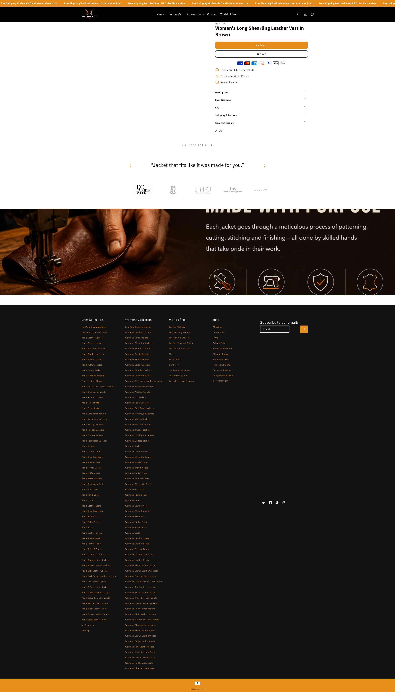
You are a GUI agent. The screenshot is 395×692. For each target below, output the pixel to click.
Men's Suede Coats (90, 462)
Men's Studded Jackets (92, 375)
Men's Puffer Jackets (91, 364)
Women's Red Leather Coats (139, 662)
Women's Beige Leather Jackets (141, 592)
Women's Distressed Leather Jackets (143, 381)
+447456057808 (220, 381)
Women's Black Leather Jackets (141, 565)
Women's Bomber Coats (137, 478)
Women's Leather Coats (137, 451)
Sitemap (85, 630)
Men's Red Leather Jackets (94, 603)
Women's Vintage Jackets (138, 419)
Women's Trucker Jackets (138, 429)
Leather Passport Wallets (181, 343)
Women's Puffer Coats (136, 473)
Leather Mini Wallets (179, 337)
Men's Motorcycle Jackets (94, 419)
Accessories (175, 359)
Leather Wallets (177, 327)
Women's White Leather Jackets (141, 597)
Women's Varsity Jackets (137, 364)
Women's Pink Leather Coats (139, 646)
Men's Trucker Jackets (92, 435)
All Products (87, 625)
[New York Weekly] (263, 190)
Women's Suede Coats (136, 462)
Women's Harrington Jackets (139, 435)
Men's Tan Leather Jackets (94, 581)
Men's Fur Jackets (90, 402)
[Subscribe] (304, 329)
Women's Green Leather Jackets (141, 603)
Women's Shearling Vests (137, 511)
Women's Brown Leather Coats (140, 635)
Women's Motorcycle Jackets (139, 413)
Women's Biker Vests (135, 516)
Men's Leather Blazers (92, 381)
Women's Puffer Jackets (137, 359)
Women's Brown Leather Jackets (141, 570)
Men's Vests (87, 527)
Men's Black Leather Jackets (95, 560)
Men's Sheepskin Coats (92, 484)
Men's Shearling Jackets (93, 348)
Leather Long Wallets (179, 332)
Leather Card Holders (180, 348)
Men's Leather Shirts (91, 532)
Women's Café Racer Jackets (139, 408)
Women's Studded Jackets (138, 370)
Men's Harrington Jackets (94, 440)
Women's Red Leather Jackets (140, 608)
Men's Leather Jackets (92, 337)
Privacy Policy (219, 343)
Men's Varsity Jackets (92, 370)
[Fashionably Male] (233, 190)
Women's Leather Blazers (138, 375)
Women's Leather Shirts (137, 538)
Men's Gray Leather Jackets (95, 570)
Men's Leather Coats (91, 451)
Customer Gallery (178, 375)
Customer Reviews (222, 370)
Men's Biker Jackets (91, 343)
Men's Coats (87, 500)
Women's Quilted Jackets (138, 440)
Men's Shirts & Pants (91, 549)
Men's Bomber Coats (91, 478)
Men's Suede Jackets (91, 359)
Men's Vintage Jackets (92, 424)
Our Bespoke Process (179, 370)
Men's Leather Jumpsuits (94, 554)
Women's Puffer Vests (136, 522)
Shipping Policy (220, 354)
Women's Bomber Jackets (138, 348)
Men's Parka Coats (90, 494)
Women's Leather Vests (137, 505)
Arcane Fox (200, 689)
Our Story (174, 364)
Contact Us (218, 332)
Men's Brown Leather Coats (95, 614)
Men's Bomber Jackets (92, 354)
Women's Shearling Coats (138, 457)
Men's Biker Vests (90, 516)
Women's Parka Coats (136, 494)
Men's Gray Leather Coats (94, 619)
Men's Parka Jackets (91, 408)
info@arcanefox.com (223, 375)
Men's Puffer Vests (90, 522)
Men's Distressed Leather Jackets (98, 386)
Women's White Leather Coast (140, 652)
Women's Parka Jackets (137, 402)
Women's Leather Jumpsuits (139, 554)
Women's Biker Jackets (136, 337)
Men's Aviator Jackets (92, 397)
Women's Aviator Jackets (137, 392)
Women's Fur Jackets (135, 397)
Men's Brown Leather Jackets (96, 565)
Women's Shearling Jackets (139, 343)
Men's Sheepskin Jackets (93, 392)
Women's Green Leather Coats (140, 657)
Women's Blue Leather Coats (139, 668)
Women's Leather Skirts (137, 560)
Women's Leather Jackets (138, 332)
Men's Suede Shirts (90, 538)
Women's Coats (133, 500)
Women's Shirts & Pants (137, 549)
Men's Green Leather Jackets (95, 597)
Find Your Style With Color (94, 332)
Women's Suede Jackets (137, 354)
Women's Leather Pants (137, 543)
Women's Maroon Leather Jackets (142, 619)
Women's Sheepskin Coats (138, 484)
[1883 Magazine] (173, 190)
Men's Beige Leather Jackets (95, 587)
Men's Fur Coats (89, 489)
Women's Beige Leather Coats (140, 641)
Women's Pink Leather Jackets (140, 614)
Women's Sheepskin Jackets (139, 386)
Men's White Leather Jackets (95, 592)
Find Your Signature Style (94, 327)
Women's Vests (132, 532)
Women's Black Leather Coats (140, 630)
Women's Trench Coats (136, 467)
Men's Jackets (88, 446)
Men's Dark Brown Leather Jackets (98, 576)
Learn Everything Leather (181, 381)
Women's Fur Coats (135, 489)
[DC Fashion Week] (143, 190)
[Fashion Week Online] (203, 190)
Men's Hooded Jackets (92, 429)
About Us (217, 327)
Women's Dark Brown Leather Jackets (144, 581)
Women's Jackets (134, 446)
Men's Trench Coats (91, 467)
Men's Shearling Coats (92, 457)
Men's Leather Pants (91, 543)
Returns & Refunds (222, 364)
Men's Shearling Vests (92, 511)
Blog (171, 354)
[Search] (298, 14)
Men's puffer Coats (90, 473)
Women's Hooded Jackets (138, 424)
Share (222, 130)
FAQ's (215, 337)
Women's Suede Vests (136, 527)
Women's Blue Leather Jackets (140, 625)
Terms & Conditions (222, 348)
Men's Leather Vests (91, 505)
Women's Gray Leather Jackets (140, 576)
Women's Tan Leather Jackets (140, 587)
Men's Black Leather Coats (94, 608)
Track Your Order (221, 359)
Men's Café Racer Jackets (93, 413)
